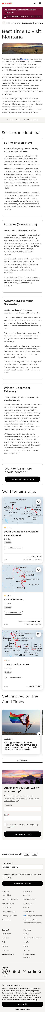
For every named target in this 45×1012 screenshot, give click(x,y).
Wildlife (26, 950)
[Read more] (3, 22)
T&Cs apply (6, 877)
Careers (26, 907)
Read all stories (22, 761)
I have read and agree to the (22, 825)
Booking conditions (9, 916)
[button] (38, 501)
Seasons (19, 120)
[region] (22, 474)
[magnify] (35, 3)
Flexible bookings (8, 911)
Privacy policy (28, 911)
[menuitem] (7, 3)
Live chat (5, 938)
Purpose (27, 930)
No (35, 854)
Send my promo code (22, 834)
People (26, 942)
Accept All (22, 1004)
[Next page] (39, 734)
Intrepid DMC (28, 903)
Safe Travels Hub (8, 903)
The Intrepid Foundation (32, 938)
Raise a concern (8, 954)
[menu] (40, 3)
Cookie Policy (32, 1000)
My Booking (6, 895)
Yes (27, 854)
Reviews (5, 946)
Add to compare (14, 548)
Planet (25, 946)
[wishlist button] (38, 501)
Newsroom (6, 950)
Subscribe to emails (22, 883)
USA (9, 23)
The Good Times (29, 899)
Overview (10, 120)
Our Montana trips (31, 120)
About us (26, 895)
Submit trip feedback (10, 899)
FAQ (3, 942)
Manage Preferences (22, 1009)
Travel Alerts (6, 907)
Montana (16, 23)
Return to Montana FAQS (23, 479)
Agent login (6, 920)
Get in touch (6, 934)
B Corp (25, 934)
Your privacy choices (34, 916)
